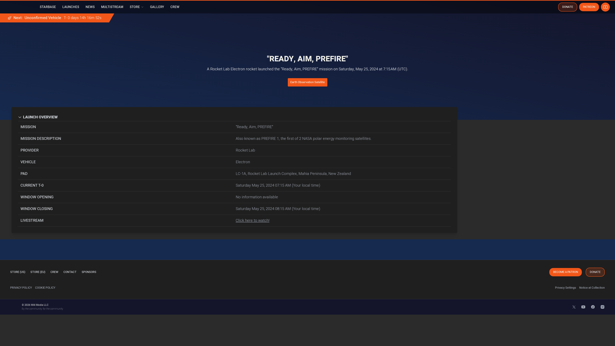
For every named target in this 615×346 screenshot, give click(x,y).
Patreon (589, 7)
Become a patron (565, 272)
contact (70, 272)
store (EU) (37, 272)
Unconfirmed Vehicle (43, 18)
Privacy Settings (565, 288)
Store (135, 7)
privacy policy (21, 288)
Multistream (112, 7)
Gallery (157, 7)
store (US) (17, 272)
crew (54, 272)
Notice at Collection (592, 288)
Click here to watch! (252, 220)
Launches (70, 7)
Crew (174, 7)
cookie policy (45, 288)
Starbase (48, 7)
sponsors (89, 272)
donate (567, 7)
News (90, 7)
